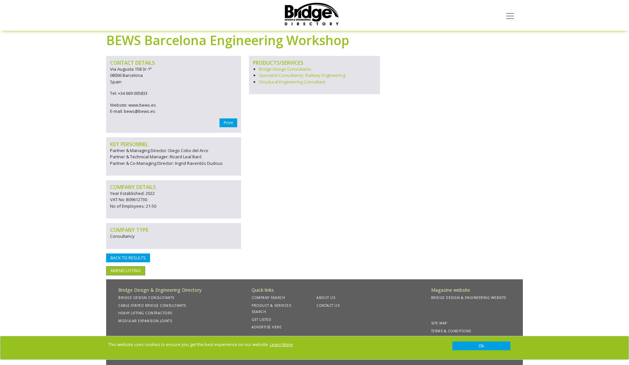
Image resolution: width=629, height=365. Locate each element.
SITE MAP (439, 323)
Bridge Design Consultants (285, 69)
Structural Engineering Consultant (292, 82)
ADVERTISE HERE (266, 327)
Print (228, 123)
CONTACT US (327, 305)
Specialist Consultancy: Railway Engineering (302, 75)
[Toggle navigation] (510, 15)
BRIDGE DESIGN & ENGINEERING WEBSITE (468, 297)
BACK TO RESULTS (128, 258)
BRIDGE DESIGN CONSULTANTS (146, 297)
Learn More (281, 344)
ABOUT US (325, 297)
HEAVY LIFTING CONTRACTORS (145, 313)
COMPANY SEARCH (268, 297)
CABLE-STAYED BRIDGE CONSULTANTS (152, 305)
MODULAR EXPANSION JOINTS (145, 321)
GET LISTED (261, 319)
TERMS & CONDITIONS (451, 331)
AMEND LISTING (125, 270)
